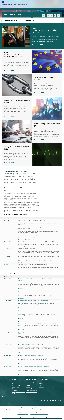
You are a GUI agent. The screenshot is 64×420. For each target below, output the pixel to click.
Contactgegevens (15, 387)
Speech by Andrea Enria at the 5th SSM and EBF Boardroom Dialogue (34, 300)
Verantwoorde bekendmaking (31, 392)
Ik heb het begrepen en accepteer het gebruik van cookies (17, 417)
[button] (58, 2)
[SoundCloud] (58, 400)
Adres (13, 388)
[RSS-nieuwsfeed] (61, 400)
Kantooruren (14, 390)
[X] (48, 400)
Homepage (3, 9)
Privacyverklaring (29, 383)
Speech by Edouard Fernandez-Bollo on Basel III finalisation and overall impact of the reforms (37, 333)
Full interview (36, 44)
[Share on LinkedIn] (55, 15)
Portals (40, 382)
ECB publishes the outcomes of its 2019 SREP (29, 321)
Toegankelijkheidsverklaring (31, 390)
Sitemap (4, 396)
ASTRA (40, 383)
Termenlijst (14, 383)
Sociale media (15, 393)
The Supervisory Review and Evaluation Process (16, 214)
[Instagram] (53, 400)
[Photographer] (61, 72)
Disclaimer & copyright (30, 382)
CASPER (40, 385)
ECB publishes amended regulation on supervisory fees (31, 344)
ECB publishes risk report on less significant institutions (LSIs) (32, 310)
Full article (8, 70)
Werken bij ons (15, 382)
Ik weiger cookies (47, 417)
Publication (21, 318)
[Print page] (43, 15)
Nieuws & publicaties (10, 9)
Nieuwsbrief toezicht (18, 9)
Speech (20, 307)
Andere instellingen (16, 385)
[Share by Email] (58, 15)
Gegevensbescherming (30, 388)
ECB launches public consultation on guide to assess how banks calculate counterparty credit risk (37, 279)
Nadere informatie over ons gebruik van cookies (39, 414)
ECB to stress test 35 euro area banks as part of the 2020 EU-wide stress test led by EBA (38, 291)
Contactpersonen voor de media (18, 392)
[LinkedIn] (50, 400)
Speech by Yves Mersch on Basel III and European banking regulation (34, 366)
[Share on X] (48, 15)
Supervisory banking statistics (12, 187)
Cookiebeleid (28, 385)
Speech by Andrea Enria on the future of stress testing (31, 355)
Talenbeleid (28, 387)
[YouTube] (55, 400)
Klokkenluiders (42, 388)
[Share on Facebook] (51, 15)
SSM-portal (41, 387)
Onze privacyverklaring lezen (23, 414)
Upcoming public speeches (12, 273)
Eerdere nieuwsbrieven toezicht (28, 9)
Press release (22, 288)
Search (57, 2)
